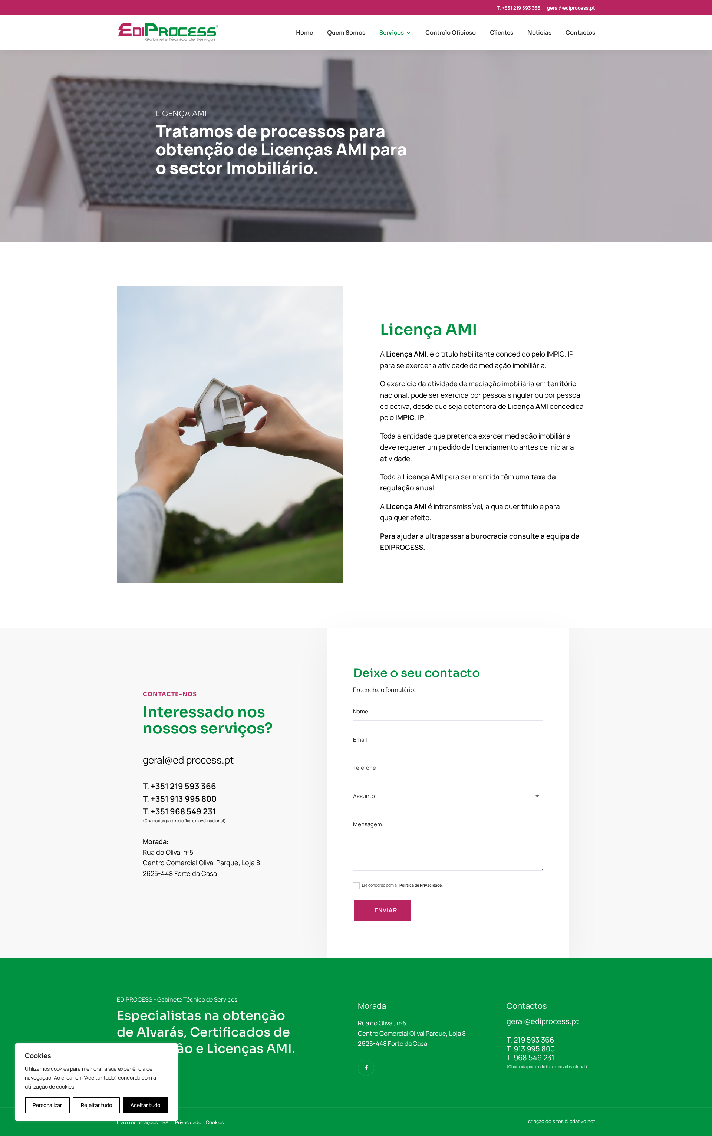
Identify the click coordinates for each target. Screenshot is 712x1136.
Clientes (501, 33)
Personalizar (47, 1105)
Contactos (580, 33)
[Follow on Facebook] (366, 1068)
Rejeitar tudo (96, 1105)
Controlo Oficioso (450, 33)
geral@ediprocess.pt (571, 8)
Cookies (215, 1122)
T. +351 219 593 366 (518, 8)
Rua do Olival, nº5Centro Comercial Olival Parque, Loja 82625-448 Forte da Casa (412, 1033)
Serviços (391, 33)
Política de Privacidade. (421, 885)
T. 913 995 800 (531, 1049)
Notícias (539, 33)
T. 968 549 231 (530, 1058)
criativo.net (582, 1121)
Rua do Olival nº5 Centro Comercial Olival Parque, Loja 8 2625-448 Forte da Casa (201, 863)
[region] (96, 1082)
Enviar (386, 910)
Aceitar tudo (145, 1105)
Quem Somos (346, 33)
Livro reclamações (137, 1122)
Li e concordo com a (402, 885)
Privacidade (188, 1122)
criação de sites (546, 1121)
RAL (166, 1122)
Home (304, 33)
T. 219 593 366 (530, 1040)
